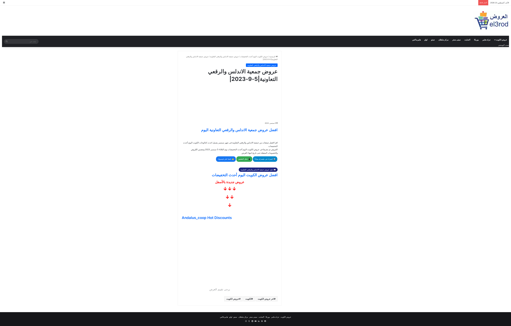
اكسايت (467, 40)
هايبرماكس (416, 40)
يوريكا (476, 40)
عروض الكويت (501, 40)
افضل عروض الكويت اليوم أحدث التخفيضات (245, 175)
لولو (426, 40)
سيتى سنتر (456, 40)
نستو (433, 40)
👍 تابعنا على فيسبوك (226, 159)
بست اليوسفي (503, 45)
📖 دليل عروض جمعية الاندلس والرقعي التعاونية (258, 170)
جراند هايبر (486, 40)
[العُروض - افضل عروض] (491, 20)
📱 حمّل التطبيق (244, 159)
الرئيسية (272, 56)
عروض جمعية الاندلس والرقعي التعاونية (224, 56)
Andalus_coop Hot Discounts (207, 218)
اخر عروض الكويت (266, 298)
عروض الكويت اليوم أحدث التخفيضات (254, 56)
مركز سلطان (443, 40)
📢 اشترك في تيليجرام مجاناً (265, 159)
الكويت (248, 298)
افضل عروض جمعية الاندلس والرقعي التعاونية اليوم (239, 130)
